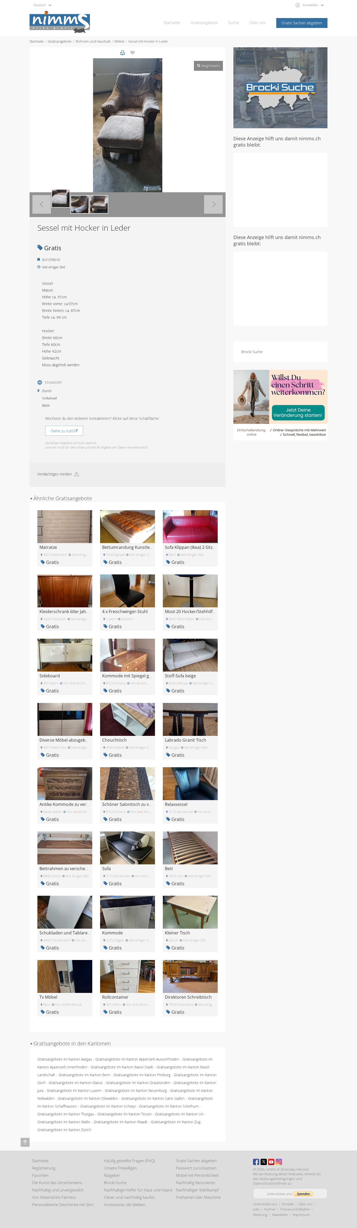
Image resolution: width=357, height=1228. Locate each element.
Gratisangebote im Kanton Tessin (124, 1113)
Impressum (301, 1214)
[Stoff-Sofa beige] (190, 654)
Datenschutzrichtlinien (270, 1183)
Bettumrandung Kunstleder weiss (135, 547)
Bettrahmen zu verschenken (67, 868)
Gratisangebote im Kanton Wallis (63, 1121)
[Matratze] (64, 526)
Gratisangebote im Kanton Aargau (64, 1059)
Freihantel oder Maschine (198, 1197)
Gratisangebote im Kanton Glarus (76, 1082)
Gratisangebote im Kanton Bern (84, 1074)
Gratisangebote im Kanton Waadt (120, 1121)
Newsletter (280, 1214)
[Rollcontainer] (127, 976)
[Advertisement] (280, 189)
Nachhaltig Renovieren (195, 1182)
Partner (270, 1209)
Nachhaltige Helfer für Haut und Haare (138, 1189)
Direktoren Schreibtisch (188, 997)
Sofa (106, 868)
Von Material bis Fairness (54, 1197)
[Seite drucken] (122, 52)
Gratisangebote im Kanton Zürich (64, 1129)
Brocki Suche (252, 351)
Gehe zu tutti (62, 430)
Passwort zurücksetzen (196, 1168)
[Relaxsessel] (190, 783)
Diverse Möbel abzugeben (64, 740)
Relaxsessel (176, 804)
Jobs (256, 1209)
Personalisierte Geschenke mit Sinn (63, 1204)
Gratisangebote (204, 22)
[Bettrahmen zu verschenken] (64, 847)
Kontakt (288, 1204)
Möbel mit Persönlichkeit (197, 1175)
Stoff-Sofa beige (180, 676)
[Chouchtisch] (127, 719)
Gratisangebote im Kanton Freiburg (141, 1074)
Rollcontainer (115, 997)
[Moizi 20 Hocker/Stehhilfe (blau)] (190, 590)
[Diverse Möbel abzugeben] (64, 719)
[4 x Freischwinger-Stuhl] (127, 590)
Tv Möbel (48, 997)
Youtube (271, 1162)
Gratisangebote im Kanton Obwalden (88, 1098)
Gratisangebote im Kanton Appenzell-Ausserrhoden (137, 1059)
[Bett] (190, 847)
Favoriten (40, 1175)
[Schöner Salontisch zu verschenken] (127, 783)
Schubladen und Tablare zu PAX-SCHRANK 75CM (86, 933)
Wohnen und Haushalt (93, 41)
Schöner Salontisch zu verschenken (137, 804)
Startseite (172, 22)
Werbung (260, 1214)
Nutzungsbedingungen (277, 1178)
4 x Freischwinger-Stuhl (125, 611)
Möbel (119, 41)
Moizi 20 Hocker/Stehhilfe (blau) (196, 611)
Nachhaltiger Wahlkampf (197, 1189)
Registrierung (43, 1168)
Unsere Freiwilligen (120, 1168)
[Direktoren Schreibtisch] (190, 976)
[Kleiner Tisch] (190, 911)
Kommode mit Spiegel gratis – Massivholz (142, 676)
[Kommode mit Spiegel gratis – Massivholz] (127, 654)
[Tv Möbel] (64, 976)
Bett (169, 868)
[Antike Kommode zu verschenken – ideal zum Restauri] (64, 783)
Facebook (256, 1162)
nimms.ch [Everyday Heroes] (287, 1169)
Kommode (112, 933)
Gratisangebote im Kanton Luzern (74, 1090)
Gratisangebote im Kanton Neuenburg (136, 1090)
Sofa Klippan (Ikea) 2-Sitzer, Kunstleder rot (206, 547)
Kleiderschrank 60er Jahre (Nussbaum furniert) (85, 611)
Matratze (48, 547)
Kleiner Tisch (177, 933)
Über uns (257, 22)
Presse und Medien (295, 1209)
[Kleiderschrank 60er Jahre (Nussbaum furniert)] (64, 590)
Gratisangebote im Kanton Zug (175, 1121)
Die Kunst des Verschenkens (57, 1182)
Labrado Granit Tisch (185, 740)
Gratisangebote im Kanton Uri (179, 1113)
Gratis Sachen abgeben (301, 22)
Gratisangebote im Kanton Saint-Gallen (153, 1098)
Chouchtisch (114, 740)
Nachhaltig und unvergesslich (58, 1189)
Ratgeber (112, 1175)
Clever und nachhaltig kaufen (129, 1197)
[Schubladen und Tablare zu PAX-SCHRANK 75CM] (64, 911)
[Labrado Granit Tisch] (190, 719)
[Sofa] (127, 847)
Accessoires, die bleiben (124, 1204)
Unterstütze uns (265, 1204)
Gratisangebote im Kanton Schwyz (108, 1106)
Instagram (279, 1162)
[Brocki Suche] (280, 87)
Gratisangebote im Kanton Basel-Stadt (122, 1066)
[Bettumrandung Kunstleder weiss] (127, 526)
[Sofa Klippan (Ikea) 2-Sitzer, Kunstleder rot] (190, 526)
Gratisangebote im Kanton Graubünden (138, 1082)
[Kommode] (127, 911)
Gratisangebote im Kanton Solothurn (169, 1106)
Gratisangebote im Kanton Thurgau (65, 1113)
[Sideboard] (64, 654)
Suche (233, 22)
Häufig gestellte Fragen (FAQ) (129, 1160)
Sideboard (49, 676)
